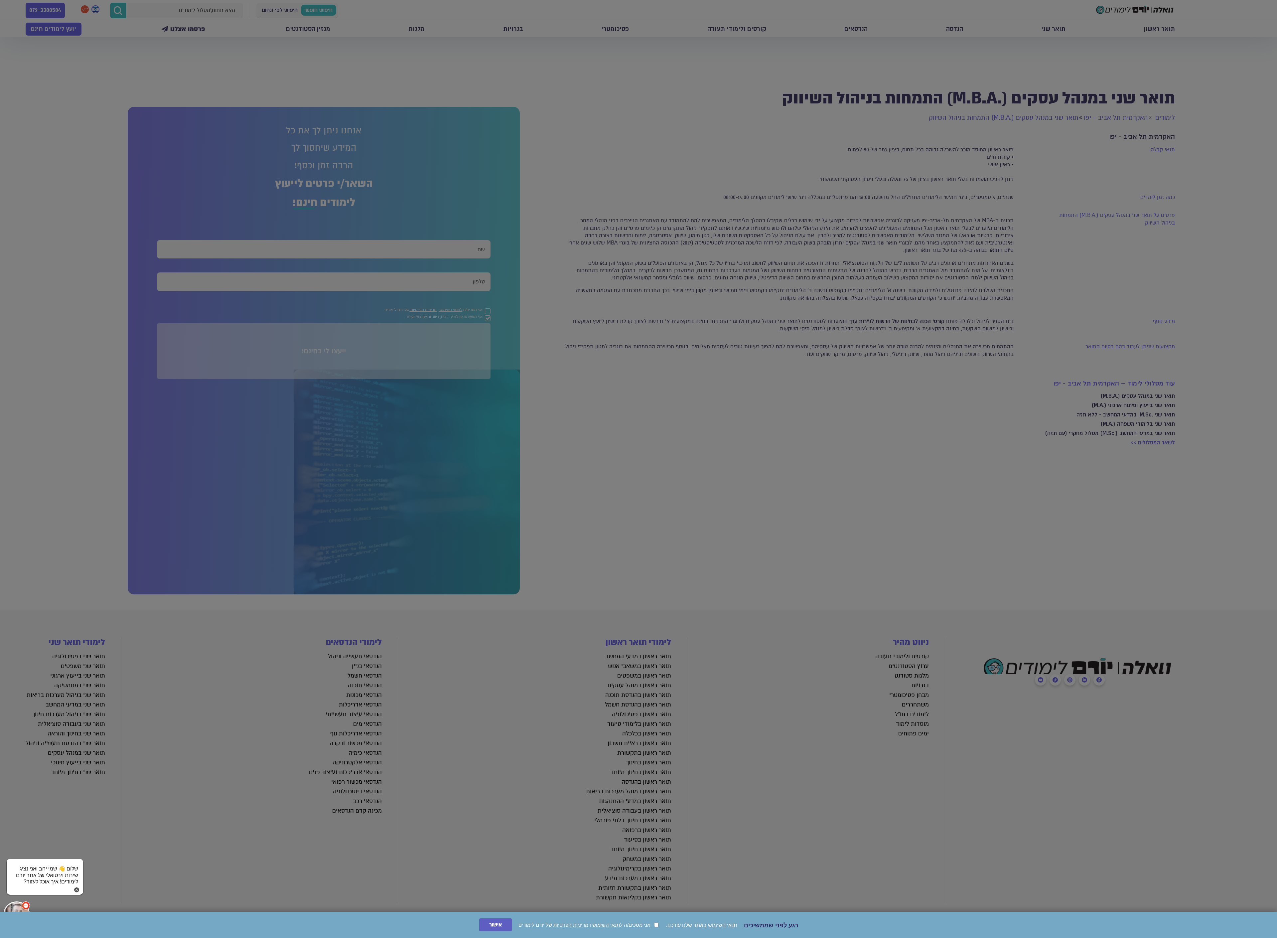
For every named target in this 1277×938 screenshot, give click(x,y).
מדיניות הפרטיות (570, 925)
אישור (495, 925)
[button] (45, 868)
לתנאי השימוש (607, 925)
